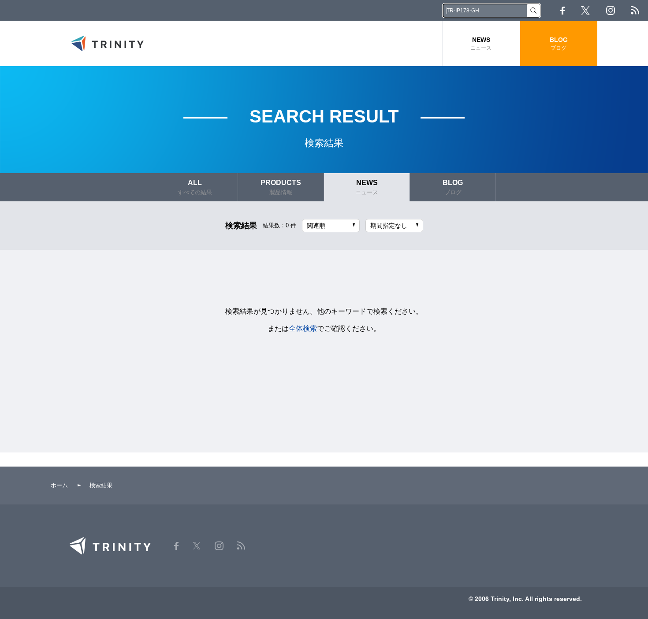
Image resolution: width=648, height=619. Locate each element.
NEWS (481, 43)
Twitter (585, 10)
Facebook (562, 11)
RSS (635, 10)
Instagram (610, 10)
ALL (195, 187)
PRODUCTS (281, 187)
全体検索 (303, 328)
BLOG (559, 43)
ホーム (59, 485)
